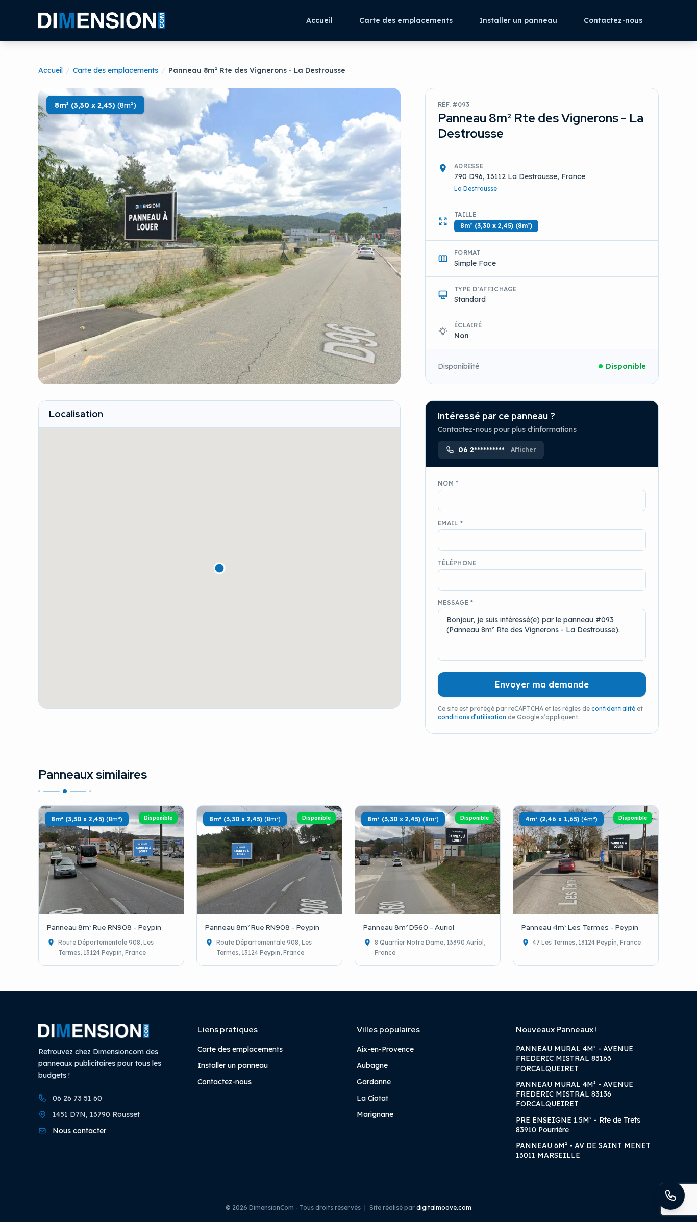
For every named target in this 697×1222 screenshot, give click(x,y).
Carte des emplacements (406, 20)
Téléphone (457, 563)
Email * (450, 523)
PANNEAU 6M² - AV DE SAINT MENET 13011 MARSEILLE (583, 1150)
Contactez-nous (613, 20)
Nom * (448, 483)
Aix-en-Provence (385, 1049)
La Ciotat (372, 1098)
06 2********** (497, 449)
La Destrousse (475, 188)
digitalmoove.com (443, 1207)
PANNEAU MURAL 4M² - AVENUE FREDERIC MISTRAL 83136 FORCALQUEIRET (574, 1093)
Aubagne (372, 1065)
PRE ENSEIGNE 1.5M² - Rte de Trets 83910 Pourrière (578, 1124)
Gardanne (374, 1081)
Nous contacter (79, 1130)
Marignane (375, 1114)
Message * (456, 602)
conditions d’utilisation (472, 717)
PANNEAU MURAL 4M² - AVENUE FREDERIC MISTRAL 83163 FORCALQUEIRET (574, 1058)
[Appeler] (670, 1195)
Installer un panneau (518, 20)
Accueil (319, 20)
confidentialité (613, 708)
